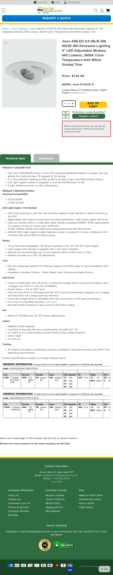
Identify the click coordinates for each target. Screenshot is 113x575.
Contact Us (14, 499)
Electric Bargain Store (94, 566)
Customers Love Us (19, 503)
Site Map (13, 515)
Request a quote (56, 18)
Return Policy (53, 503)
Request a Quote (55, 495)
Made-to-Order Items (91, 495)
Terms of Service (55, 499)
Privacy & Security (18, 507)
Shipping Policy (54, 507)
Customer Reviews (18, 511)
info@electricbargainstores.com (60, 475)
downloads (46, 158)
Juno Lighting (20, 28)
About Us (13, 495)
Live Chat (56, 481)
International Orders (90, 499)
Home (5, 28)
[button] (3, 10)
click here (51, 301)
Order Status (86, 507)
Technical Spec (15, 158)
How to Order (86, 503)
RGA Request (53, 511)
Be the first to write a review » (61, 438)
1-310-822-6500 (60, 478)
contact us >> (79, 92)
